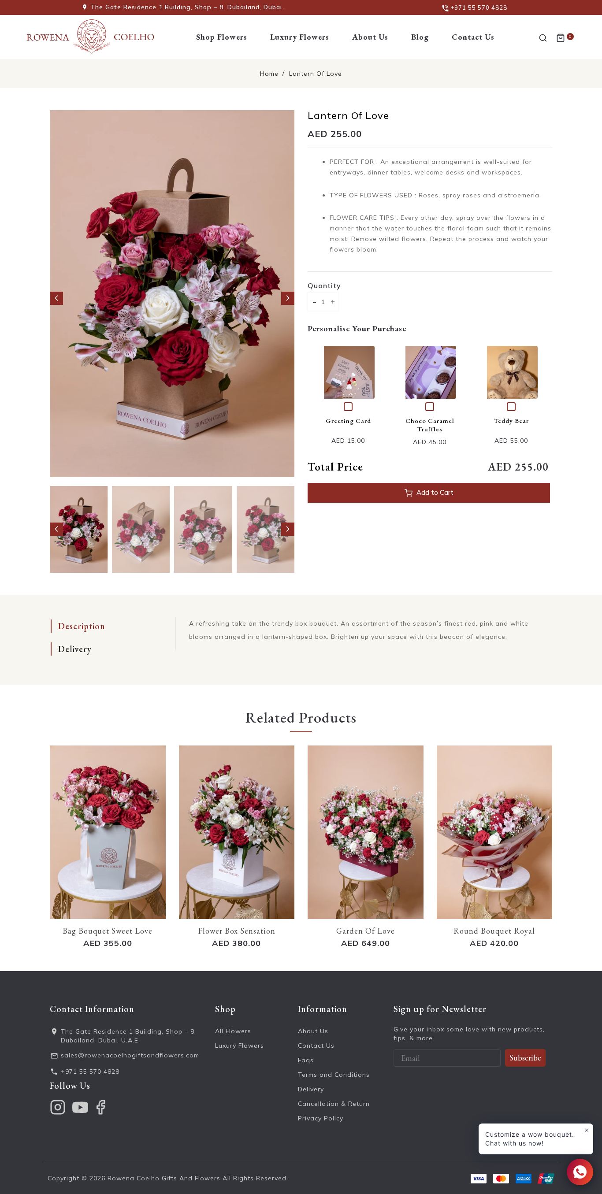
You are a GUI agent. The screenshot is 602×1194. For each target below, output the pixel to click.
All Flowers (233, 1031)
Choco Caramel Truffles (429, 424)
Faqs (306, 1060)
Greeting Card (348, 420)
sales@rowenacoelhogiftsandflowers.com (130, 1055)
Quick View (350, 372)
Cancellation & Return (334, 1104)
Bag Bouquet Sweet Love (107, 931)
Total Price (335, 466)
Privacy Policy (320, 1118)
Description (81, 626)
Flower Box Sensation (236, 931)
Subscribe (525, 1058)
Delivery (75, 649)
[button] (56, 298)
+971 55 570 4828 (90, 1071)
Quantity (324, 285)
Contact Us (316, 1045)
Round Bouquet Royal (494, 931)
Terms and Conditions (334, 1075)
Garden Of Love (365, 931)
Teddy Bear (511, 420)
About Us (313, 1031)
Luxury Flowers (239, 1045)
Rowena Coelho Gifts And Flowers (164, 1178)
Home (269, 74)
